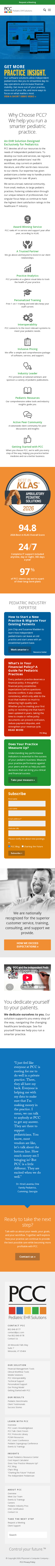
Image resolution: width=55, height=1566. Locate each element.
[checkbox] (27, 847)
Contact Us (13, 1338)
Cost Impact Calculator (18, 1460)
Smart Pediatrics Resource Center (23, 1457)
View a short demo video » (20, 96)
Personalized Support (17, 1384)
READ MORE (16, 730)
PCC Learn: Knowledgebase (20, 1428)
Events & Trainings (16, 1446)
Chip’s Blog (13, 1469)
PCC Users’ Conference (18, 1440)
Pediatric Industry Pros (18, 1505)
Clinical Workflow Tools (18, 1371)
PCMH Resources (16, 1437)
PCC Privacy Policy (27, 1562)
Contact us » (27, 1256)
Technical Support (16, 1381)
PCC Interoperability (17, 1378)
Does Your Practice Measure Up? (23, 746)
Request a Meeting (27, 2)
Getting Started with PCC (19, 1390)
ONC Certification (16, 1509)
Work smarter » (20, 649)
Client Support (14, 1525)
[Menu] (49, 9)
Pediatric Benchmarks (18, 1401)
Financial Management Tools (21, 1368)
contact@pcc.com (16, 1332)
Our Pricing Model (16, 1387)
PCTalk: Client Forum (18, 1431)
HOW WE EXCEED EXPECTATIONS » (27, 944)
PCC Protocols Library (18, 1434)
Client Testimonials (16, 1404)
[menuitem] (43, 10)
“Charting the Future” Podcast (21, 1472)
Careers (11, 1502)
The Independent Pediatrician (21, 1475)
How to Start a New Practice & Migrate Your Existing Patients (27, 620)
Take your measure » (23, 780)
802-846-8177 (14, 1329)
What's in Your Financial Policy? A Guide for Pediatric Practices (23, 668)
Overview (12, 1425)
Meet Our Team (15, 1496)
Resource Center (40, 652)
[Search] (43, 10)
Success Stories (15, 1407)
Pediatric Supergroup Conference (23, 1443)
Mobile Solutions (15, 1375)
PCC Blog (43, 733)
